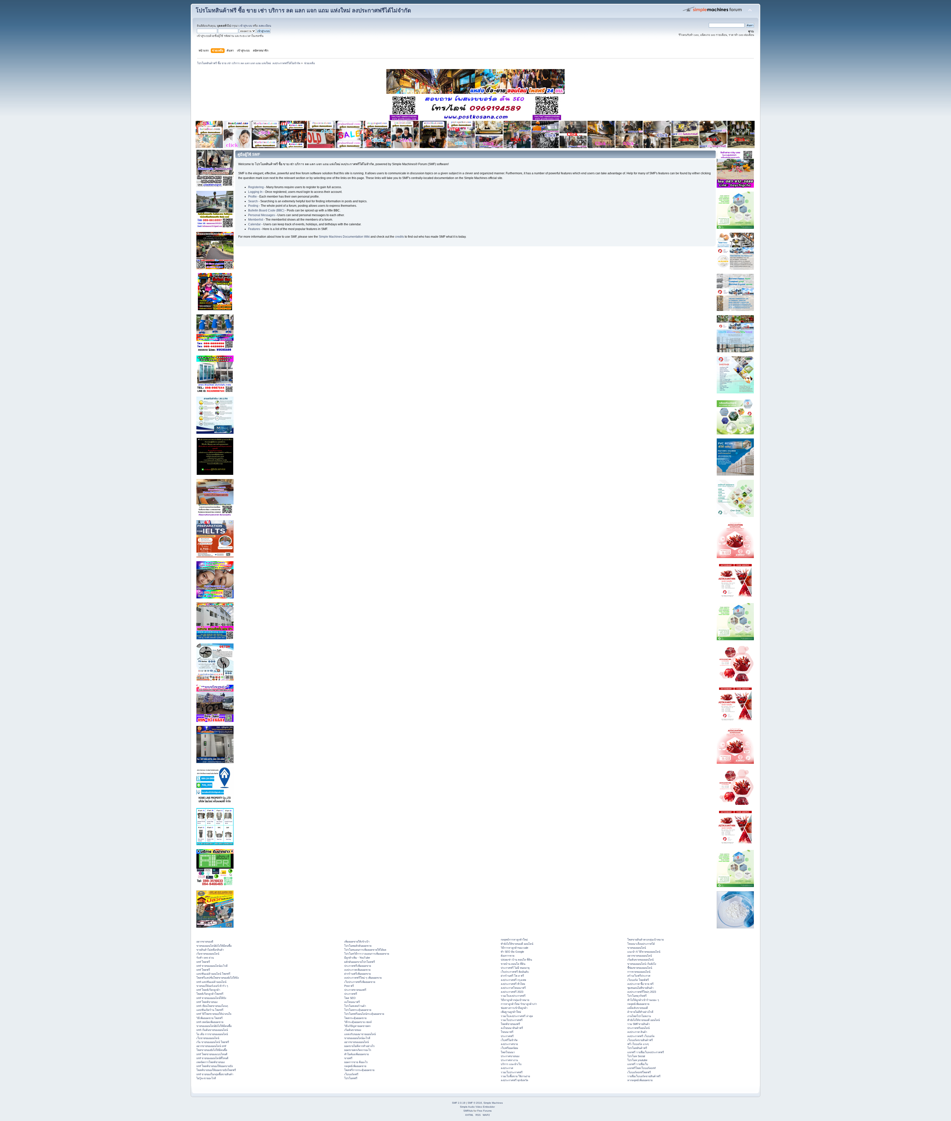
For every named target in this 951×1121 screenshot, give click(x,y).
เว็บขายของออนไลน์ (207, 1038)
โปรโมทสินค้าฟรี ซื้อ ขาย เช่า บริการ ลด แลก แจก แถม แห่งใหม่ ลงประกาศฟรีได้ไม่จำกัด (303, 10)
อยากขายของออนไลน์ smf (211, 1046)
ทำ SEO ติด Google (512, 951)
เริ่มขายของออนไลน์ (207, 953)
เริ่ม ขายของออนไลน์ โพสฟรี (212, 1042)
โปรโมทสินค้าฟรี (637, 1047)
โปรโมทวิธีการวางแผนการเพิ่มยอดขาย (366, 953)
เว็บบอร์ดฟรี (351, 1074)
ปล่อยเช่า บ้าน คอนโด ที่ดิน (516, 959)
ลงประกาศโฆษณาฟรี (513, 987)
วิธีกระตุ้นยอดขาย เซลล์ (358, 1021)
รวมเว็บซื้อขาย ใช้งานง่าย (515, 1076)
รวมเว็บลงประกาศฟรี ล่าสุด (517, 1016)
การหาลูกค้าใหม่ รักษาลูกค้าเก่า (519, 1003)
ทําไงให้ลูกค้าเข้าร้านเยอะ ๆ (643, 999)
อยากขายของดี (204, 941)
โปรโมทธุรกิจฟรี (637, 995)
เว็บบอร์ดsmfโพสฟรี (639, 1072)
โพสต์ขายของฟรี (510, 1023)
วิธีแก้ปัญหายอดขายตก (357, 1025)
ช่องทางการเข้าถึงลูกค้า (514, 1007)
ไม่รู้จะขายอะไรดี (206, 1078)
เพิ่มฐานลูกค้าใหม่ (511, 1011)
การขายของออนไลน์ (638, 971)
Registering (256, 187)
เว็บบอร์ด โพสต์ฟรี (638, 979)
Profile (252, 196)
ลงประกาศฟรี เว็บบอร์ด (641, 1036)
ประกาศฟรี (350, 993)
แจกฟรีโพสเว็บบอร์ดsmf (641, 1068)
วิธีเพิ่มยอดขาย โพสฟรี (209, 1018)
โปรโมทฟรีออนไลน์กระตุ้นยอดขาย (364, 1013)
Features (254, 229)
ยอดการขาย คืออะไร (356, 1062)
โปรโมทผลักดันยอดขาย (357, 945)
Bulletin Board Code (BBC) (266, 210)
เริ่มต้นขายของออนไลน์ (640, 959)
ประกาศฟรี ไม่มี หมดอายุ (515, 967)
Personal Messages (261, 215)
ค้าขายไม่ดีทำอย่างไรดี (640, 1011)
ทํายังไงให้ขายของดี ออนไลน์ (517, 943)
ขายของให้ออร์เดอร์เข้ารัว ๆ (212, 985)
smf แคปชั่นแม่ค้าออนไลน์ (211, 981)
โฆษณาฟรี (507, 1031)
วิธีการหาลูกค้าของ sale (514, 947)
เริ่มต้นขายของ (352, 1029)
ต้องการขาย (507, 955)
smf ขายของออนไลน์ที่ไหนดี (212, 1058)
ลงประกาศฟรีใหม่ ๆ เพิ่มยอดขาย (363, 977)
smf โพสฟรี (203, 961)
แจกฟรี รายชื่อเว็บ (637, 1064)
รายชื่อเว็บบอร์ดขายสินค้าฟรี (643, 1076)
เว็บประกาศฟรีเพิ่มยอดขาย (359, 981)
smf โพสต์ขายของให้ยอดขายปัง (214, 1066)
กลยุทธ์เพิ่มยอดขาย (355, 1066)
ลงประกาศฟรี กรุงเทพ (513, 979)
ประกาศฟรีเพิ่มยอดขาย (357, 965)
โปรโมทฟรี (350, 1078)
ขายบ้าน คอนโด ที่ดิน (513, 963)
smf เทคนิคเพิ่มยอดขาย (209, 1021)
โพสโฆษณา (508, 1052)
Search (253, 201)
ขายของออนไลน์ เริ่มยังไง (641, 963)
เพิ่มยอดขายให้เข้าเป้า (357, 941)
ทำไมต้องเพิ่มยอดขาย (356, 1054)
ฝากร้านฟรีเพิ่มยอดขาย (357, 973)
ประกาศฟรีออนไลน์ (638, 1027)
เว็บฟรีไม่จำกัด (509, 1040)
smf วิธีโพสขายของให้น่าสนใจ (213, 1013)
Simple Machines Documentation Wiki (344, 236)
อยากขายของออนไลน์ (356, 1042)
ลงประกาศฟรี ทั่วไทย (513, 983)
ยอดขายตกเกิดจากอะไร (357, 1049)
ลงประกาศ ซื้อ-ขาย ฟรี (640, 983)
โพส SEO (350, 997)
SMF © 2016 (475, 1102)
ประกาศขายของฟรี (355, 989)
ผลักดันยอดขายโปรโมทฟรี (359, 961)
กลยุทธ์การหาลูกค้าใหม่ (514, 939)
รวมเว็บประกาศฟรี (512, 1020)
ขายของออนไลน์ (636, 947)
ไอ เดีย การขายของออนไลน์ (212, 1034)
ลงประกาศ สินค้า (637, 1031)
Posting (253, 205)
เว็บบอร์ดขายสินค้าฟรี (640, 1040)
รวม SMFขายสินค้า (638, 1023)
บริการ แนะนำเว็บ (511, 1064)
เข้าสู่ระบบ (245, 25)
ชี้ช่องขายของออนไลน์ (639, 967)
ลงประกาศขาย (509, 1044)
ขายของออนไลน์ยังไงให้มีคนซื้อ (214, 945)
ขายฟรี (348, 1058)
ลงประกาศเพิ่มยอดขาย (357, 969)
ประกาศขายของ (510, 1056)
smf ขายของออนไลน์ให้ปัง (211, 997)
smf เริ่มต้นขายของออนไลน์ (212, 1029)
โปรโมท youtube (637, 1060)
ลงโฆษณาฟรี (352, 1001)
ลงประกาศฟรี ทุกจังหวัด (514, 1080)
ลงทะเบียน (265, 25)
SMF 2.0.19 (458, 1102)
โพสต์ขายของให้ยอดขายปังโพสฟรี (216, 1070)
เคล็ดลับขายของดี (637, 1007)
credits (399, 236)
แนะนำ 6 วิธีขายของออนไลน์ (643, 951)
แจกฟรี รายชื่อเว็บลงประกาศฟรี (645, 1052)
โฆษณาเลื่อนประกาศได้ (641, 943)
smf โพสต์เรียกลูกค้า (208, 989)
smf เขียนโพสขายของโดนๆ (212, 1005)
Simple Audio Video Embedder (477, 1106)
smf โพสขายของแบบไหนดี (211, 1054)
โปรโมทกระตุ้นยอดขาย (357, 1009)
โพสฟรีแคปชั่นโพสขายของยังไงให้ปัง (217, 977)
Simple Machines (493, 1102)
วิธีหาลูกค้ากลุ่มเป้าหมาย (515, 999)
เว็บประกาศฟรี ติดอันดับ (515, 971)
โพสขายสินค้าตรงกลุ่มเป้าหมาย (645, 939)
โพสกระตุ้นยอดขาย (355, 1018)
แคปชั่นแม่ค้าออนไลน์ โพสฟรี (213, 973)
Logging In (255, 192)
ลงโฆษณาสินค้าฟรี (512, 1027)
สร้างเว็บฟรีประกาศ (638, 975)
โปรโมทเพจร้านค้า (355, 1005)
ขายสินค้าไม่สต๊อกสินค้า (210, 949)
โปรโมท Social (636, 1056)
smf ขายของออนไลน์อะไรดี (212, 965)
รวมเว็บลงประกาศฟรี (513, 995)
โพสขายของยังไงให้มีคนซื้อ (211, 1049)
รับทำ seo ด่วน (205, 957)
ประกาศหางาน (509, 1060)
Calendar (254, 224)
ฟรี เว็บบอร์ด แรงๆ (638, 1044)
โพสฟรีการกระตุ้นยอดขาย (359, 1070)
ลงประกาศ (507, 1068)
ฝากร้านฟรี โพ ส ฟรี (512, 975)
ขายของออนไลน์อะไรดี (357, 1038)
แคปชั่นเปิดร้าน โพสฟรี (209, 1009)
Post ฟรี (349, 985)
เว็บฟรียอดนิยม (509, 1047)
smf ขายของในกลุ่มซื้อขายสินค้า (214, 1074)
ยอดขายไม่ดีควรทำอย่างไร (359, 1046)
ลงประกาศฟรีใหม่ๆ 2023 (641, 991)
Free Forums (484, 1110)
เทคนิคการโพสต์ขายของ (210, 1062)
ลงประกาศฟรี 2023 (512, 991)
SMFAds (468, 1110)
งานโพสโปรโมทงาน (639, 1016)
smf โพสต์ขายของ (206, 1001)
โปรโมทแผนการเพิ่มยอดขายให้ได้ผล (365, 949)
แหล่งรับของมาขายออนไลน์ (360, 1034)
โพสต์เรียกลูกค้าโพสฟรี (209, 993)
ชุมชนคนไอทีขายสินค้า (640, 987)
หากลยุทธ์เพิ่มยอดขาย (640, 1080)
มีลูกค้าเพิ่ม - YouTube (357, 957)
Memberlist (255, 219)
